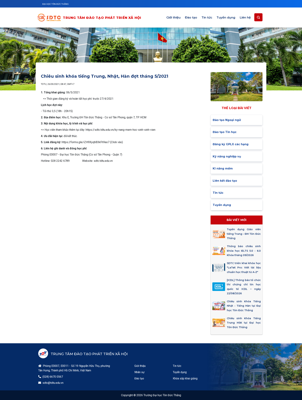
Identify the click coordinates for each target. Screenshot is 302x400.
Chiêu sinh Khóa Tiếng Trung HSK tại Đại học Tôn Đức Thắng (244, 323)
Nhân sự (139, 372)
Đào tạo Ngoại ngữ (227, 120)
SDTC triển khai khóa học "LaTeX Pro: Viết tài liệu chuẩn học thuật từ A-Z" (244, 268)
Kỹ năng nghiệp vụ (227, 156)
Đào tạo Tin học (224, 132)
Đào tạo (191, 17)
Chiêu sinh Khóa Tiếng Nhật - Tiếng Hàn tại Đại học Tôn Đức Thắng (244, 306)
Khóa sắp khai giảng (185, 378)
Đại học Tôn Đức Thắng (55, 4)
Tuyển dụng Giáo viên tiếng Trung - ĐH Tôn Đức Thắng (244, 234)
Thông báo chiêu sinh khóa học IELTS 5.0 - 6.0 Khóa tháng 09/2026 (244, 251)
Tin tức (207, 17)
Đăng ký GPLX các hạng (231, 144)
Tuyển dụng (226, 17)
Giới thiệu (173, 17)
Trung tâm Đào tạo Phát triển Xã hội (102, 18)
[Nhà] (50, 18)
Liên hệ (245, 17)
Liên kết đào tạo (225, 180)
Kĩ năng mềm (223, 168)
